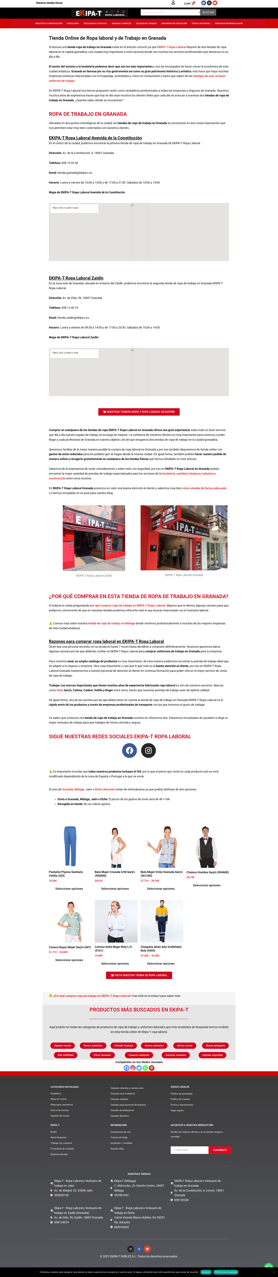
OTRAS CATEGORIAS (201, 23)
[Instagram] (133, 1068)
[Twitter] (139, 1068)
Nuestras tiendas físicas (49, 2)
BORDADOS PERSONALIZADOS (229, 23)
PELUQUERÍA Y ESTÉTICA (95, 23)
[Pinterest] (151, 1068)
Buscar (208, 12)
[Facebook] (126, 1068)
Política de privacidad (226, 1272)
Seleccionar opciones (69, 888)
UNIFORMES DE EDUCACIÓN (174, 23)
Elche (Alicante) (104, 789)
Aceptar (206, 1272)
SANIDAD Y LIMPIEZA (121, 23)
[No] (274, 1272)
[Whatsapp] (145, 1068)
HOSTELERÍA (73, 23)
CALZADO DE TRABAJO (146, 23)
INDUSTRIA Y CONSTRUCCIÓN (48, 23)
